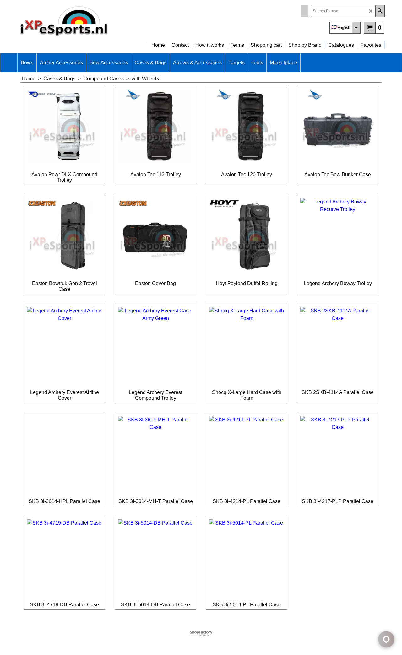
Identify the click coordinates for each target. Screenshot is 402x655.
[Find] (379, 11)
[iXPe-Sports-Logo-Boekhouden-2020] (72, 20)
